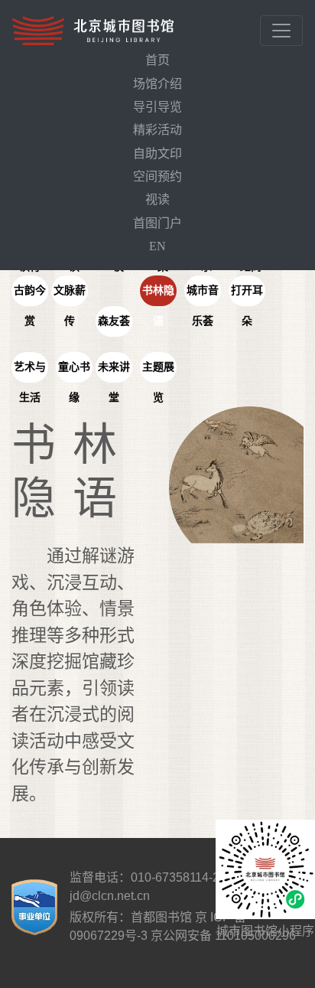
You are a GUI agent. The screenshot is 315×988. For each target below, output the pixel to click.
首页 (157, 60)
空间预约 (157, 176)
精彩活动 (157, 129)
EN (157, 246)
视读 (157, 199)
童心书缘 (74, 372)
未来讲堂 (114, 372)
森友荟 (114, 321)
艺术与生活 (30, 372)
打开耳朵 (247, 295)
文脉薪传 (70, 295)
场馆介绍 (157, 83)
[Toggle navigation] (281, 30)
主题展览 (158, 372)
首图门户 (157, 223)
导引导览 (157, 106)
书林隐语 (158, 295)
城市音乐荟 (203, 295)
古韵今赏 (30, 295)
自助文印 (157, 153)
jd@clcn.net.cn (110, 895)
